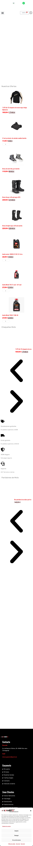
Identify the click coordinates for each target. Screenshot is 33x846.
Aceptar (16, 831)
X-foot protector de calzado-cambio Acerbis (14, 138)
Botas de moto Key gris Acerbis (10, 169)
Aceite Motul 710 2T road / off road (11, 285)
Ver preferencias (16, 840)
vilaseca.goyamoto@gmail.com (9, 757)
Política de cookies (11, 843)
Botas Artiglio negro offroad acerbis (12, 226)
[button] (30, 810)
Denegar (16, 835)
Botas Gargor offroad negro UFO (11, 197)
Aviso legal (18, 843)
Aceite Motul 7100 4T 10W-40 (10, 315)
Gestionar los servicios (6, 826)
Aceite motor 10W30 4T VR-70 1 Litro (12, 254)
